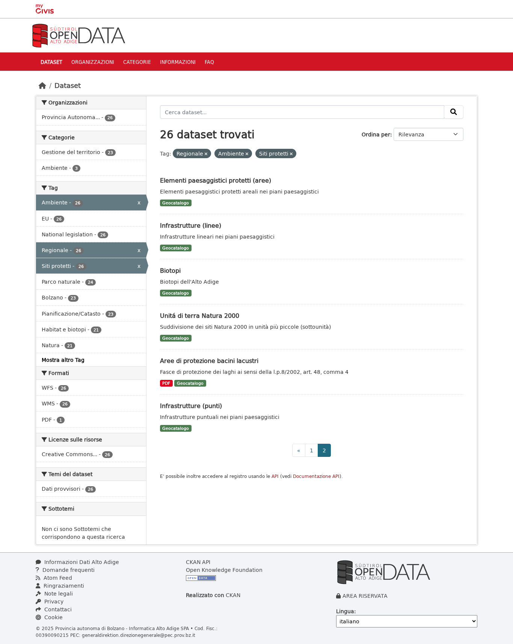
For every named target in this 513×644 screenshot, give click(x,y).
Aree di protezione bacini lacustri (209, 360)
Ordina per (376, 134)
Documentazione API (316, 476)
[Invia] (453, 112)
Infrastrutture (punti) (191, 405)
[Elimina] (206, 154)
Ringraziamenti (63, 586)
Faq (209, 62)
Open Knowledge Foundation (224, 570)
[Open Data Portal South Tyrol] (78, 35)
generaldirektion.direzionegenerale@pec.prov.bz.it (138, 635)
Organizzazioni (92, 62)
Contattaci (57, 609)
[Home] (42, 85)
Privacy (53, 601)
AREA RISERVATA (365, 596)
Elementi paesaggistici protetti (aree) (215, 180)
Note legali (58, 593)
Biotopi (170, 270)
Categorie (137, 62)
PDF (166, 383)
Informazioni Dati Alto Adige (81, 562)
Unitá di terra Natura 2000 (199, 315)
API (275, 476)
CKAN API (198, 562)
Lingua (345, 611)
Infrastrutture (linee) (190, 225)
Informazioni (178, 62)
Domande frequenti (68, 570)
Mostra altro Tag (63, 360)
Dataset (51, 62)
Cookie (53, 617)
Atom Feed (57, 578)
